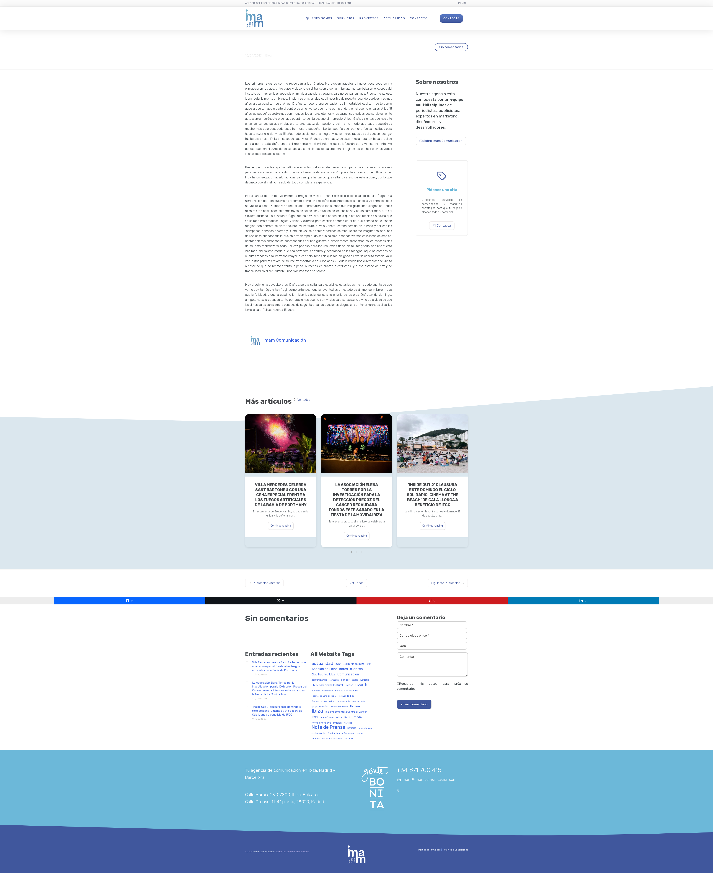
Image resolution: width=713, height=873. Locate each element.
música (337, 722)
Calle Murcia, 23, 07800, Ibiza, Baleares (282, 794)
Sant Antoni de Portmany (341, 733)
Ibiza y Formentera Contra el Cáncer (346, 712)
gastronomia (343, 701)
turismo (316, 739)
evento (362, 685)
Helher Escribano (339, 707)
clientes (356, 669)
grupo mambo (320, 706)
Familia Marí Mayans (346, 690)
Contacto (419, 18)
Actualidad (394, 18)
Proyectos (369, 18)
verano (349, 738)
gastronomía (358, 701)
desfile (355, 680)
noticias (351, 728)
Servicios (345, 18)
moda (358, 717)
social (359, 733)
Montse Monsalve (321, 723)
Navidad (348, 723)
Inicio (462, 2)
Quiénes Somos (319, 18)
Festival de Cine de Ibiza (324, 696)
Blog (268, 55)
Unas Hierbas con (332, 738)
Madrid (347, 717)
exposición (327, 691)
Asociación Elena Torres (330, 669)
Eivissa (349, 685)
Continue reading (281, 525)
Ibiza (317, 711)
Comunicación (348, 674)
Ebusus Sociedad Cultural (327, 685)
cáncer (345, 679)
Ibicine (355, 706)
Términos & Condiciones (455, 849)
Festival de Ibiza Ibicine (323, 701)
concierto (334, 680)
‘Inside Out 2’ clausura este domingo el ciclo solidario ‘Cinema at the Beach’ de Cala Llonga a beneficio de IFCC (432, 494)
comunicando (319, 680)
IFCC (315, 717)
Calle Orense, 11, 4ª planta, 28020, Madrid (284, 801)
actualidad (322, 663)
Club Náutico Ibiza (323, 674)
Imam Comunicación (284, 340)
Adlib (338, 664)
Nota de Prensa (328, 727)
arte (369, 664)
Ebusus (364, 679)
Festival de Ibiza (346, 696)
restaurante (319, 733)
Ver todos (303, 399)
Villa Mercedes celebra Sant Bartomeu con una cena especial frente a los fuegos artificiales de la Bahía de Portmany (281, 494)
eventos (316, 691)
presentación (365, 728)
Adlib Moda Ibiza (354, 664)
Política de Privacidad (429, 849)
